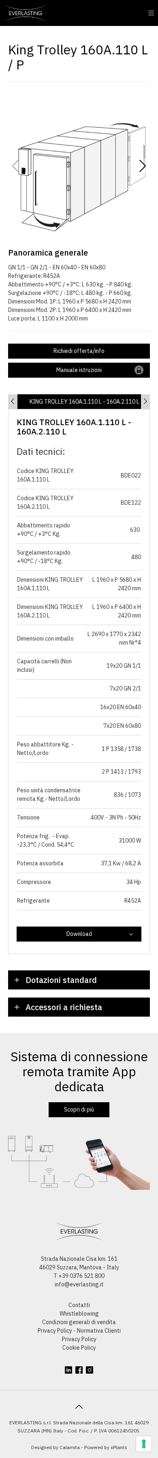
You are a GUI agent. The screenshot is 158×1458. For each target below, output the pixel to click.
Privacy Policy (79, 1339)
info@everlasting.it (79, 1284)
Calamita (70, 1447)
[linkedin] (68, 1370)
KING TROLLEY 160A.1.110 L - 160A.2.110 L (84, 401)
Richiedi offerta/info (79, 351)
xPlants (119, 1447)
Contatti (79, 1305)
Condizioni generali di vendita (79, 1322)
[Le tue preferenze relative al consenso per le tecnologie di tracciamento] (144, 1444)
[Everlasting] (25, 13)
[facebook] (79, 1370)
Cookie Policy (79, 1347)
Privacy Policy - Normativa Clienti (79, 1330)
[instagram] (89, 1370)
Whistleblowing (79, 1313)
